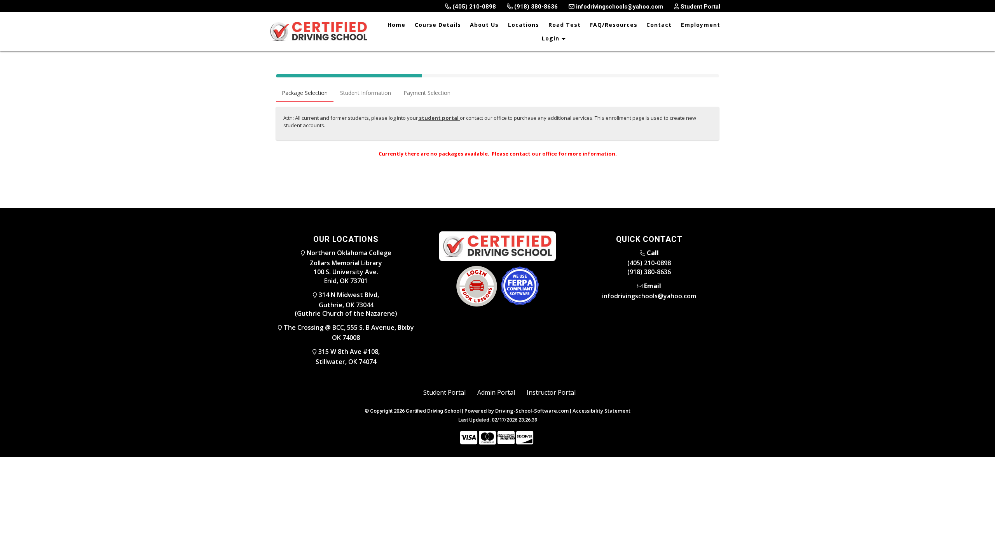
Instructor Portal (551, 392)
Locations (523, 24)
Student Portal (444, 392)
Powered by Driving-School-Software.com (516, 410)
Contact (659, 24)
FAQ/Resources (613, 24)
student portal (439, 117)
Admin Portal (496, 392)
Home (396, 24)
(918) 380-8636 (649, 272)
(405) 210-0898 (649, 263)
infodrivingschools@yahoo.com (649, 296)
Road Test (564, 24)
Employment (700, 24)
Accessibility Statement (601, 410)
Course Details (438, 24)
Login (551, 38)
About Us (484, 24)
